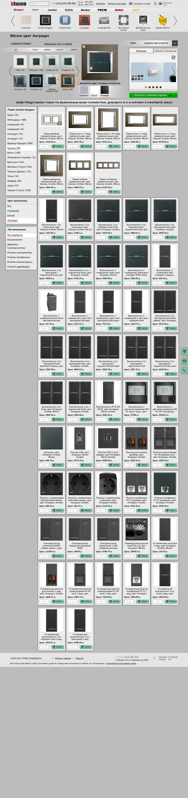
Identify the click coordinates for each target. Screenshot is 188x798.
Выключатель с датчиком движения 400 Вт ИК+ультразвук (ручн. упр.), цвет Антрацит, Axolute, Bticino (165, 413)
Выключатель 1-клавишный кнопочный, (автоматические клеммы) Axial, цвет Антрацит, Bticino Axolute (51, 322)
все (15, 49)
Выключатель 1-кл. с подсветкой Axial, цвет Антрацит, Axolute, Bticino (80, 274)
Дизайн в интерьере (165, 51)
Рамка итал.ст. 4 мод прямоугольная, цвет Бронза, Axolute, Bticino (136, 136)
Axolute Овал (65, 28)
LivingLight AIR (104, 28)
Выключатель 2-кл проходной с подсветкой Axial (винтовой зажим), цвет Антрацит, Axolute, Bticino (136, 367)
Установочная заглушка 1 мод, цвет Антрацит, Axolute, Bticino (165, 545)
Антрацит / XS (36, 89)
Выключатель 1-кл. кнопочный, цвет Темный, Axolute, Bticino (51, 227)
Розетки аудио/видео (18, 266)
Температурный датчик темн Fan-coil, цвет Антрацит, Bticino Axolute (136, 547)
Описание (141, 51)
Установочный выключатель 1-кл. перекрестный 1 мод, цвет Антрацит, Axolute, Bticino (51, 639)
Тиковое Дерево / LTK (19, 171)
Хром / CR (13, 185)
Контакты (100, 3)
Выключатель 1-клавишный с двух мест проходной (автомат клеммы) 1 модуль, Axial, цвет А (80, 320)
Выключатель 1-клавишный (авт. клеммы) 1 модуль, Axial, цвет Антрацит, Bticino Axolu (164, 275)
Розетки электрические (19, 252)
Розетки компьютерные (20, 262)
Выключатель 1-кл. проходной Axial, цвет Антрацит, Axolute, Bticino (165, 228)
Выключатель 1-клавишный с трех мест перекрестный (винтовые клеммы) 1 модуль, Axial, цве (136, 320)
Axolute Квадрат (45, 28)
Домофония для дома (143, 29)
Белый (94, 95)
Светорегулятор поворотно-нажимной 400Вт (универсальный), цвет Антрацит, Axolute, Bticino (80, 549)
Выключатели (14, 239)
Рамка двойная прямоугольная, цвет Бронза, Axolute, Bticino (51, 136)
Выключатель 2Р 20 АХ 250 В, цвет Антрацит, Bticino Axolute (108, 409)
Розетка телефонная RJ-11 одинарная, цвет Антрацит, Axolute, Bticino (164, 501)
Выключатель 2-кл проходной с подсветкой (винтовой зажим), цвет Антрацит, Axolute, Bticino (108, 366)
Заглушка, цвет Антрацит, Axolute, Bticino (51, 454)
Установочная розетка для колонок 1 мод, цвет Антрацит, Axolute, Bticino (51, 592)
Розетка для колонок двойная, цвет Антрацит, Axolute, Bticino (136, 456)
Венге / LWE (14, 153)
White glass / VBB (36, 70)
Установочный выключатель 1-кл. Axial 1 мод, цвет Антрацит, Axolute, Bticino (164, 593)
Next (175, 20)
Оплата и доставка (117, 3)
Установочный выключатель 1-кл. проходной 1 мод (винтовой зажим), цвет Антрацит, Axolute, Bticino (80, 640)
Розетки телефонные (18, 257)
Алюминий (84, 95)
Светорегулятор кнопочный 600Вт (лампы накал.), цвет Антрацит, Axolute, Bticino (51, 548)
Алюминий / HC (52, 70)
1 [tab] (145, 87)
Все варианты (15, 235)
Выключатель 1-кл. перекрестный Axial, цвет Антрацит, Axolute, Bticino (108, 228)
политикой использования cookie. (122, 663)
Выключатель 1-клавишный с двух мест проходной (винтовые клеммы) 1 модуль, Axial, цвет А (108, 320)
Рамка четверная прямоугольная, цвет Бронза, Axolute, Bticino (108, 181)
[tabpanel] (153, 72)
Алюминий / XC (68, 70)
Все (9, 206)
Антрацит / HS (20, 89)
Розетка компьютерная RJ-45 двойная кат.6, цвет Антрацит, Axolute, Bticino (165, 456)
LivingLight (84, 28)
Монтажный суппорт (123, 29)
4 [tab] (156, 87)
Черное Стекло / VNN (19, 190)
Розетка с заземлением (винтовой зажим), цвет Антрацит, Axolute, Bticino (80, 501)
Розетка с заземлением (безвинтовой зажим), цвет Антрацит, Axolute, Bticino (51, 501)
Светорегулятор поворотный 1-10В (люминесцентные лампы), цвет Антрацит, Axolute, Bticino (108, 548)
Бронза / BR (68, 89)
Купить (59, 146)
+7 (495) (64, 3)
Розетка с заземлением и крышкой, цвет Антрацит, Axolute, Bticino (108, 501)
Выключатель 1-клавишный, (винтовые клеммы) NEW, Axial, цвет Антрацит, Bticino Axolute (136, 275)
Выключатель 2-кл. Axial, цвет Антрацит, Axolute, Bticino (51, 409)
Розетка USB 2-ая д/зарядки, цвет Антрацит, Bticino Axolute (108, 454)
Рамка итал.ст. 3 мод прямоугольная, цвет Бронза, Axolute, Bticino (80, 136)
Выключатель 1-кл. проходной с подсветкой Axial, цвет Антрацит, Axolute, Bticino (51, 275)
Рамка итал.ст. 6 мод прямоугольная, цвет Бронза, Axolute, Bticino (165, 136)
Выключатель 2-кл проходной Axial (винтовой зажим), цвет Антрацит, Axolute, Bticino (51, 366)
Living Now (26, 28)
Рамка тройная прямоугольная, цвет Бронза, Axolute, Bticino (80, 181)
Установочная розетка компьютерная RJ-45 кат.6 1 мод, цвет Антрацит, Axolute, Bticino (80, 593)
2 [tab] (149, 87)
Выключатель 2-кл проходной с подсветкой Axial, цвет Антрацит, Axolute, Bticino (164, 366)
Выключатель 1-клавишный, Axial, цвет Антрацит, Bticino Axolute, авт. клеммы (108, 274)
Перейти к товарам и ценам (150, 95)
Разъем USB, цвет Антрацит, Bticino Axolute (80, 454)
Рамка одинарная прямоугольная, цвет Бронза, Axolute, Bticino (51, 181)
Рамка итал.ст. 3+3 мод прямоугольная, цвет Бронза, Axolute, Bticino (108, 136)
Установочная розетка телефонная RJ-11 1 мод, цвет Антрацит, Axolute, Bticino (136, 592)
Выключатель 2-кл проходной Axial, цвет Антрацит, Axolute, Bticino (80, 365)
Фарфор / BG (14, 181)
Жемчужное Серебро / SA (21, 157)
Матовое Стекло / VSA (19, 167)
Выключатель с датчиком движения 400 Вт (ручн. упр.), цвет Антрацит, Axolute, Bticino (137, 411)
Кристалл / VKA (15, 162)
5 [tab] (160, 87)
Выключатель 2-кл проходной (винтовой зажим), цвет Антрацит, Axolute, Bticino (165, 319)
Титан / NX (13, 176)
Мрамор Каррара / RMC (52, 90)
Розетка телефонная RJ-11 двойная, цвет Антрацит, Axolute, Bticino (136, 501)
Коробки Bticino (162, 28)
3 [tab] (153, 87)
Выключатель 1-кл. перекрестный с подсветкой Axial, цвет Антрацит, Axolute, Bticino (136, 229)
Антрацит (104, 95)
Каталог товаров (63, 658)
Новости (79, 658)
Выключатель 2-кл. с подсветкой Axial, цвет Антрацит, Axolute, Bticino (80, 410)
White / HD (20, 70)
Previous (13, 20)
